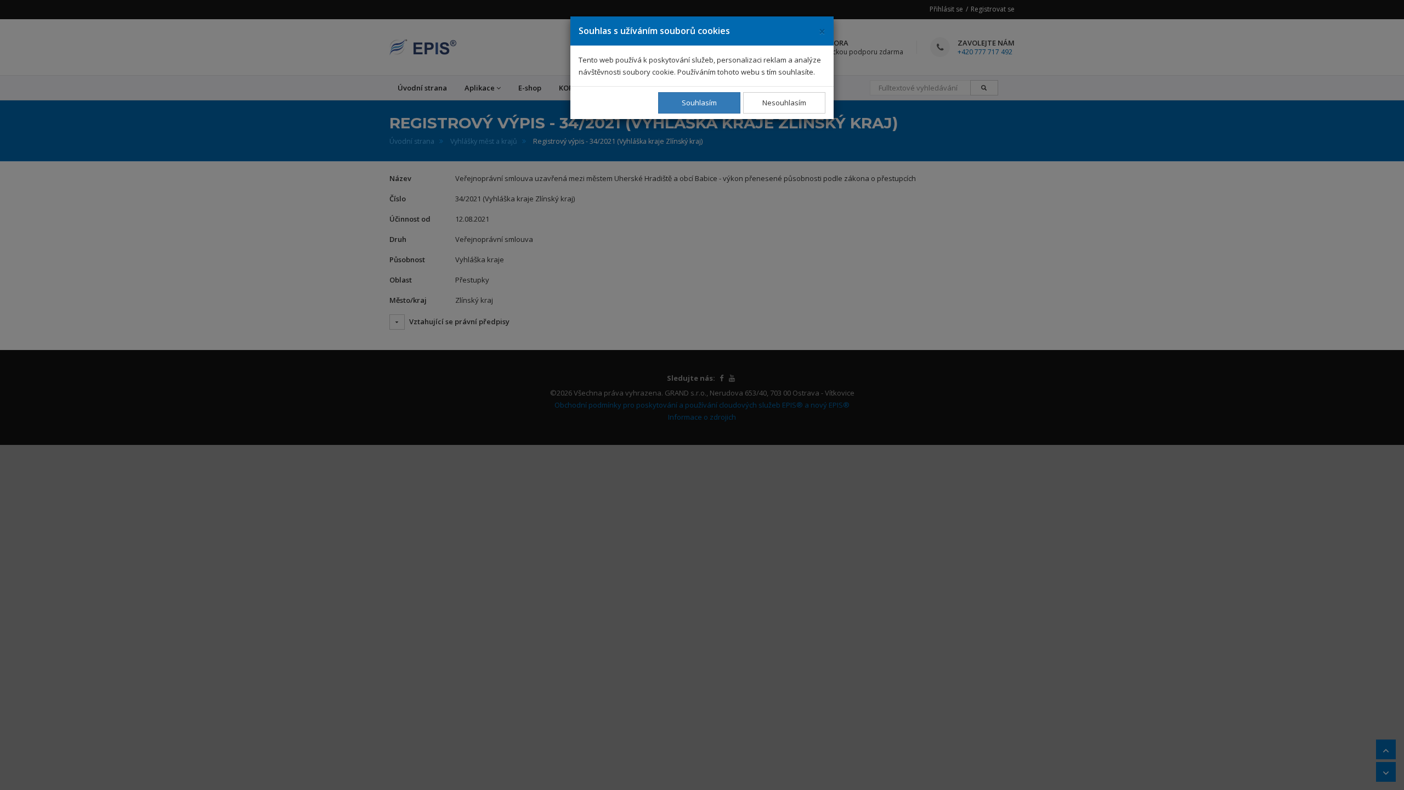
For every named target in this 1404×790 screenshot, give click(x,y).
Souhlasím (699, 103)
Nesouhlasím (784, 103)
